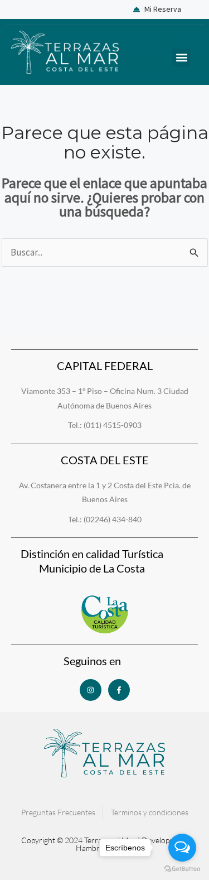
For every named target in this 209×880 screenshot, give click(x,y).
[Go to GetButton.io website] (182, 868)
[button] (181, 58)
